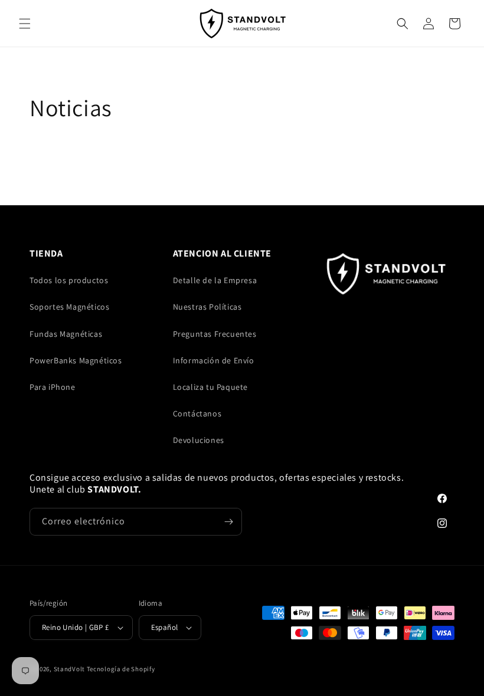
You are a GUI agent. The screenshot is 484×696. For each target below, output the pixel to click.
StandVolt (69, 669)
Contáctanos (197, 413)
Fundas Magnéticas (66, 334)
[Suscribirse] (228, 522)
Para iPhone (53, 387)
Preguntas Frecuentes (215, 334)
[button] (25, 24)
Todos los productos (69, 280)
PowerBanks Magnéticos (76, 360)
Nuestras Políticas (207, 306)
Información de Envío (213, 360)
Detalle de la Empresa (215, 280)
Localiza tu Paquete (210, 387)
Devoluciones (198, 440)
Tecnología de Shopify (121, 669)
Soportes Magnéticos (69, 306)
